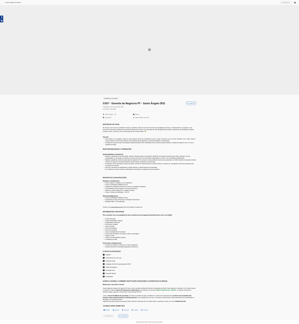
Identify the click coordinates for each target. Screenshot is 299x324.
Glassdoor (145, 310)
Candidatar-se (286, 2)
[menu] (294, 2)
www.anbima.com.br (117, 207)
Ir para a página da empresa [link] (13, 2)
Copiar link (192, 103)
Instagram (135, 310)
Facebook (126, 310)
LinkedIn (117, 310)
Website (108, 310)
